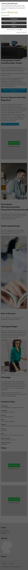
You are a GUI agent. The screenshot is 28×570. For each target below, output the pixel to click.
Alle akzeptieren (14, 19)
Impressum (18, 32)
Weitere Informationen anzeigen (13, 29)
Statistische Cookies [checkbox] (13, 12)
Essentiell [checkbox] (5, 12)
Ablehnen (14, 26)
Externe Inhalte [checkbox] (6, 15)
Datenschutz (24, 32)
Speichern (14, 22)
